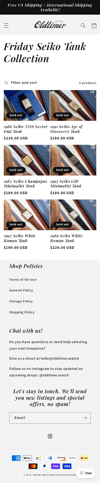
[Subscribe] (85, 418)
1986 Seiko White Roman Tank (66, 238)
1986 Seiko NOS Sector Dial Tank (26, 129)
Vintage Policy (21, 301)
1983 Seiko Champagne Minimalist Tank (25, 183)
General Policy (21, 290)
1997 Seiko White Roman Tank (20, 238)
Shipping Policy (21, 312)
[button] (6, 25)
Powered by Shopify (66, 474)
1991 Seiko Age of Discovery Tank (66, 129)
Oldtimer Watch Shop (44, 474)
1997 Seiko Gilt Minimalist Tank (66, 183)
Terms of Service (23, 279)
